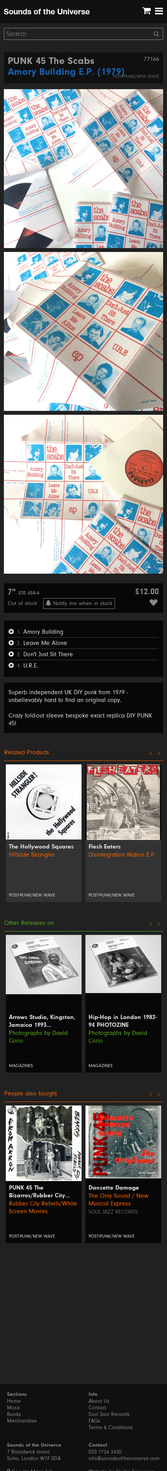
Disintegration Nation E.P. (122, 854)
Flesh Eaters (105, 847)
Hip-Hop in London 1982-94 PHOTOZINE (123, 1021)
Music (13, 1408)
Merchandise (22, 1421)
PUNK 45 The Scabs (51, 62)
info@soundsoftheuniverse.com (124, 1458)
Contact (97, 1408)
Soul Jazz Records (113, 1212)
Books (14, 1414)
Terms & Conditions (111, 1427)
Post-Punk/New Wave (136, 76)
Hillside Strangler (32, 854)
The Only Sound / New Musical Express (118, 1199)
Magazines (21, 1065)
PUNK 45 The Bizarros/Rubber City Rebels (37, 1192)
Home (14, 1401)
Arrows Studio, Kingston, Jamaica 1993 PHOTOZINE (42, 1021)
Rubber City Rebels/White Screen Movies (43, 1207)
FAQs (94, 1421)
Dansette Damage (114, 1188)
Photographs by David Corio (38, 1037)
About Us (99, 1401)
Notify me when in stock (82, 603)
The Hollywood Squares (41, 847)
